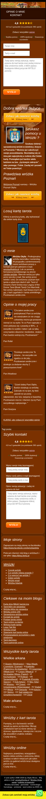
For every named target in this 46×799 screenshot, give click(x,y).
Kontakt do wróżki (11, 617)
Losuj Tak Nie (9, 627)
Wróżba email (9, 630)
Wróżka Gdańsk (15, 583)
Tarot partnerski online (13, 643)
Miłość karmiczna (21, 604)
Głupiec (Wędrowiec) (14, 664)
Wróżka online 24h (11, 612)
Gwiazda (23, 690)
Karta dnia (8, 604)
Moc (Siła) (34, 682)
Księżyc (37, 690)
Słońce (10, 692)
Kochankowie (9, 677)
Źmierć (22, 684)
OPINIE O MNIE (15, 11)
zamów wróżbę (10, 274)
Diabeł (38, 687)
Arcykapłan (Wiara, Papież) (15, 674)
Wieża (10, 690)
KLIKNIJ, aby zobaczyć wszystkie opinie (21, 420)
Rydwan (24, 677)
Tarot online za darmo (13, 622)
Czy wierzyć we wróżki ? (19, 575)
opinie (32, 32)
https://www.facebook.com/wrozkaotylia (21, 548)
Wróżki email (14, 580)
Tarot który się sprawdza (14, 607)
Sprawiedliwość (10, 679)
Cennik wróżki (14, 570)
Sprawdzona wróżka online (15, 614)
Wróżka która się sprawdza (15, 609)
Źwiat (29, 695)
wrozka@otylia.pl (11, 269)
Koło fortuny (20, 682)
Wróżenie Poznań (11, 184)
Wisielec (10, 684)
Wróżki (8, 564)
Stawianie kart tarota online (15, 632)
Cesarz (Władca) (25, 672)
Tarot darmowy (10, 640)
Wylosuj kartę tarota (12, 625)
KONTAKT (16, 15)
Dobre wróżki (14, 578)
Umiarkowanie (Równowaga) (16, 687)
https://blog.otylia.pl (20, 556)
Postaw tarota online (12, 619)
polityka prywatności (26, 782)
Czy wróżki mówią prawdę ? (20, 573)
